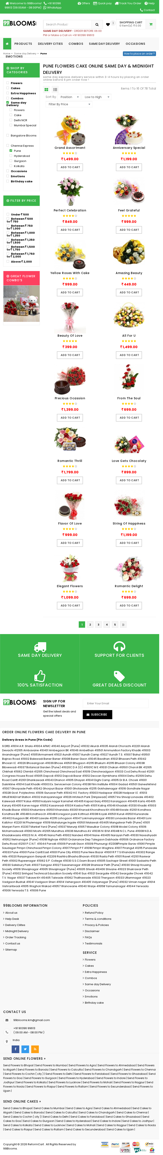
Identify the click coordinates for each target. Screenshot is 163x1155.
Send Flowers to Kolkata (31, 1082)
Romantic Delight (129, 586)
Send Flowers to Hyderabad (76, 1078)
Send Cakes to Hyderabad (73, 1121)
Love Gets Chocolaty (129, 461)
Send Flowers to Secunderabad (110, 1086)
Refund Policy (94, 913)
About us (11, 913)
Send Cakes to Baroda (29, 1112)
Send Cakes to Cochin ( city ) (22, 1116)
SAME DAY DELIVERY (104, 44)
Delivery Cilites (15, 925)
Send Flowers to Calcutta (66, 1069)
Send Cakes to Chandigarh (97, 1112)
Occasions (18, 171)
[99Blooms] (20, 23)
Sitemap (11, 950)
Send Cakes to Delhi (56, 1116)
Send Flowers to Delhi (58, 1074)
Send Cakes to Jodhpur (137, 1121)
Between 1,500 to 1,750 (21, 248)
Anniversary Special (129, 148)
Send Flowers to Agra (82, 1065)
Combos (17, 98)
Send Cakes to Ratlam (49, 1129)
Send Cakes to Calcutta (61, 1112)
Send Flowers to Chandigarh (103, 1069)
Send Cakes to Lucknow (49, 1125)
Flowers (16, 83)
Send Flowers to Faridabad (91, 1074)
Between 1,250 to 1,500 (21, 241)
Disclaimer (92, 931)
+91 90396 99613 (24, 1028)
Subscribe (99, 714)
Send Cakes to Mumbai (49, 1108)
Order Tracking (15, 937)
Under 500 (19, 214)
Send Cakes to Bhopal (17, 1108)
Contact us (12, 943)
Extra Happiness (23, 93)
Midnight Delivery (17, 931)
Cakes (15, 88)
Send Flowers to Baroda (33, 1069)
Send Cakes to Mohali (81, 1125)
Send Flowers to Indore (110, 1078)
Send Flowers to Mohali (97, 1082)
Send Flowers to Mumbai (51, 1065)
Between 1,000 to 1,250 (21, 234)
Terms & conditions (98, 919)
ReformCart (36, 1144)
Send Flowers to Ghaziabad (129, 1074)
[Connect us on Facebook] (15, 1049)
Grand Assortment (70, 148)
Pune (17, 151)
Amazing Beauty (129, 273)
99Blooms (10, 1149)
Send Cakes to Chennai (132, 1112)
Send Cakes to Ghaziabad (123, 1116)
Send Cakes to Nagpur (111, 1125)
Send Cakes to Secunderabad (85, 1129)
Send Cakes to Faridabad (87, 1116)
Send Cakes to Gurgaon (38, 1121)
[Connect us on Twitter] (25, 1049)
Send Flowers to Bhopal (18, 1065)
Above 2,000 (21, 261)
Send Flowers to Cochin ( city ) (24, 1074)
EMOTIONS (14, 56)
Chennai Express (22, 146)
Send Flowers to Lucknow (65, 1082)
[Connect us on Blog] (35, 1049)
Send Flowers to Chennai (140, 1069)
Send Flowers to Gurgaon (40, 1078)
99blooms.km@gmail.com (31, 1020)
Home (6, 53)
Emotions (17, 176)
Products (23, 44)
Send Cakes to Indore (106, 1121)
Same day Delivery (25, 53)
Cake (17, 115)
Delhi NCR (20, 120)
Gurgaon (19, 161)
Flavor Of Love (70, 523)
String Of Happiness (129, 523)
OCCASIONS (135, 44)
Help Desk (12, 919)
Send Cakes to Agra (79, 1108)
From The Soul (129, 398)
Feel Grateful (129, 210)
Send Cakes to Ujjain (120, 1129)
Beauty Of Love (70, 335)
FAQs (88, 937)
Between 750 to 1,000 (20, 227)
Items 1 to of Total (138, 88)
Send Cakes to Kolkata (17, 1125)
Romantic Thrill (70, 461)
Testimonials (93, 943)
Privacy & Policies (97, 925)
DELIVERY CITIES (50, 44)
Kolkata (18, 166)
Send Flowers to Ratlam (73, 1086)
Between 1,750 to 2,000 (21, 255)
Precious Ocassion (70, 398)
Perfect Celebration (70, 210)
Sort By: (51, 97)
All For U (129, 335)
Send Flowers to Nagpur (129, 1082)
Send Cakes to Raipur (18, 1129)
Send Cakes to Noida (142, 1125)
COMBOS (76, 44)
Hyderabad (21, 156)
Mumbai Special (24, 125)
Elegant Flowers (70, 586)
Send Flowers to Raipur (41, 1086)
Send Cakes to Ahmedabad (112, 1108)
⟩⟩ (123, 624)
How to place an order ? (139, 53)
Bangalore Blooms (23, 136)
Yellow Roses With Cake (70, 273)
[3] (108, 25)
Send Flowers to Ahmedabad (117, 1065)
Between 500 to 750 (20, 220)
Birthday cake (21, 181)
